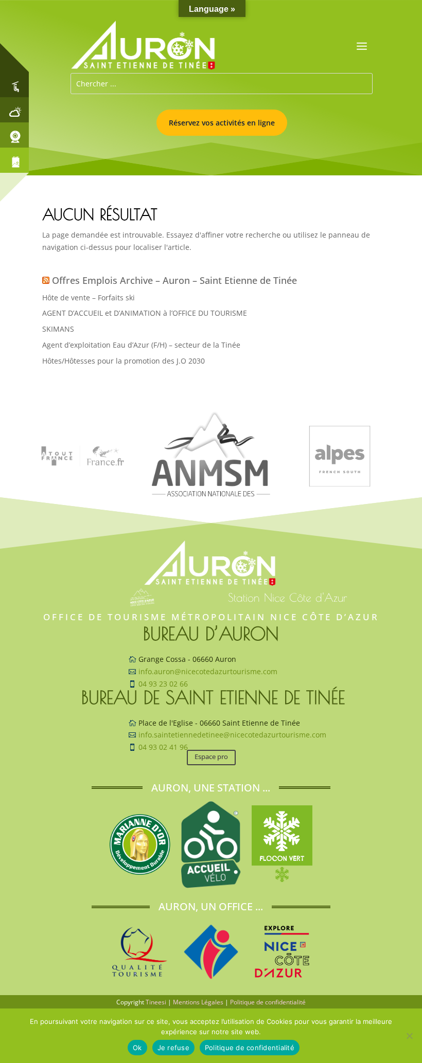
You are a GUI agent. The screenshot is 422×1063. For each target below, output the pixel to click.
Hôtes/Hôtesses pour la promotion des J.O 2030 (123, 361)
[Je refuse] (409, 1036)
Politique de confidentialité (268, 1002)
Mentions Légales (198, 1002)
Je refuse (173, 1047)
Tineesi (156, 1002)
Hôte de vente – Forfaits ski (88, 297)
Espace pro (211, 756)
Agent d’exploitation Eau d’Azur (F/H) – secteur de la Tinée (141, 345)
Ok (137, 1047)
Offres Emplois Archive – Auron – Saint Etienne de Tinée (174, 280)
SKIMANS (58, 329)
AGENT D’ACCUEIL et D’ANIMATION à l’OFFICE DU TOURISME (144, 313)
